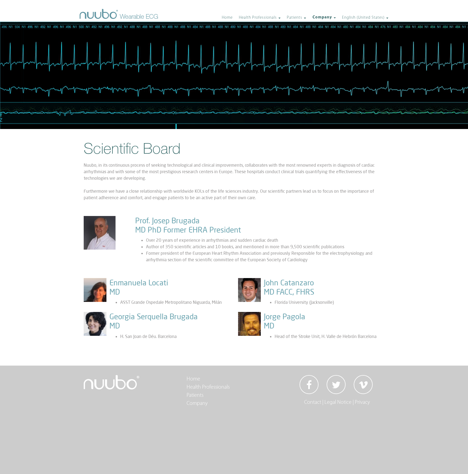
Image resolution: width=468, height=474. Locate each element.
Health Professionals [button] (258, 18)
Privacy (362, 402)
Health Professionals (208, 387)
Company (197, 403)
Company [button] (323, 17)
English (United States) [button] (364, 18)
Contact (312, 402)
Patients (195, 395)
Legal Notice (338, 402)
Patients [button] (295, 18)
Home (227, 18)
